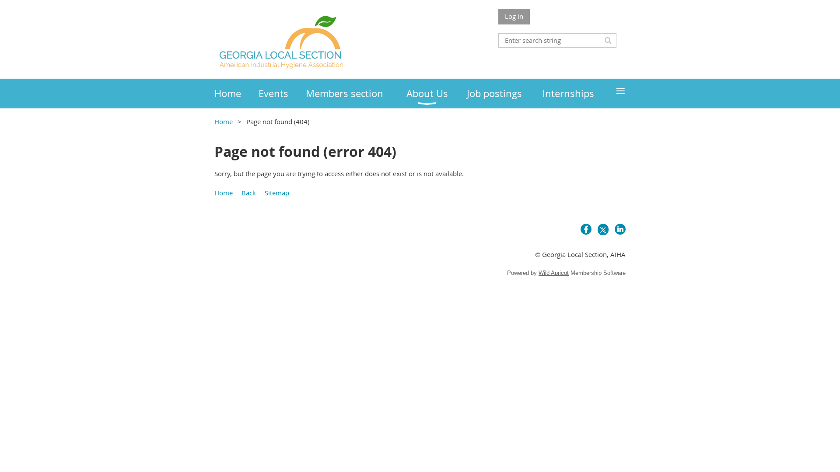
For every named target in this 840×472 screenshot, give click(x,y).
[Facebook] (586, 229)
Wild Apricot (554, 273)
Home (223, 121)
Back (249, 192)
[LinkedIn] (620, 229)
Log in (514, 16)
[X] (603, 229)
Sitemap (277, 192)
